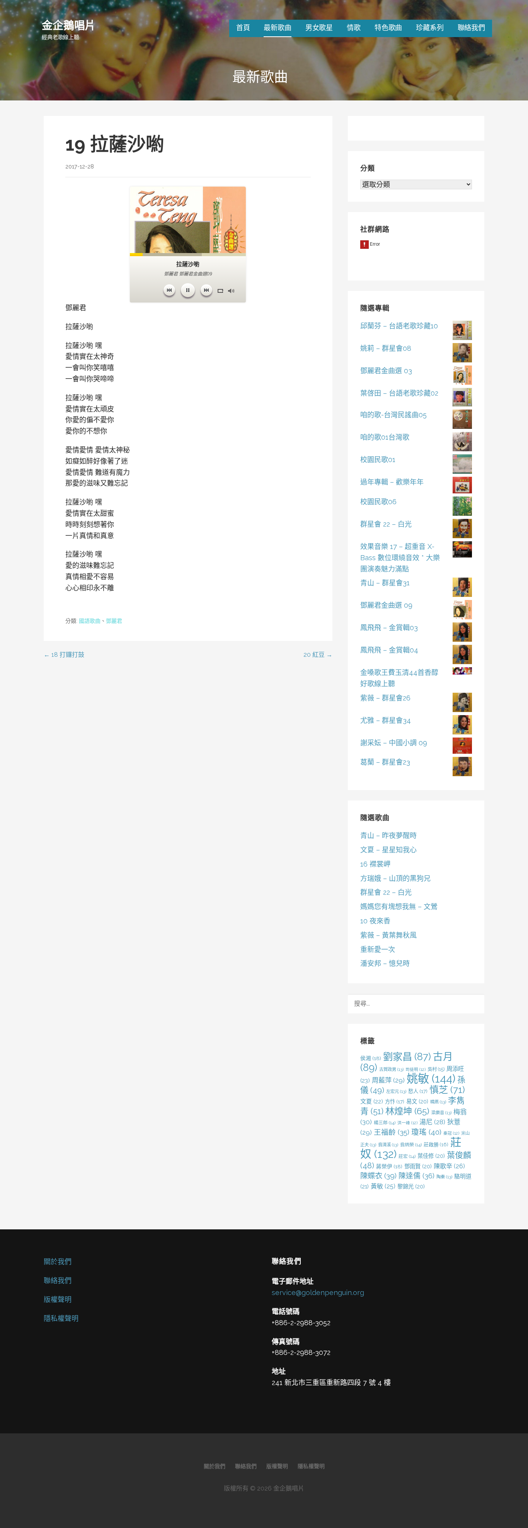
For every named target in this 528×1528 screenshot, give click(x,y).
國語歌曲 (89, 621)
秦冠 (451, 1133)
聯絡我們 (471, 28)
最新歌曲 (277, 28)
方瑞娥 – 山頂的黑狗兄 (395, 878)
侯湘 (370, 1058)
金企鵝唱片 (68, 25)
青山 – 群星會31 (385, 583)
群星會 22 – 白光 (386, 524)
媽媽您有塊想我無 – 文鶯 (399, 907)
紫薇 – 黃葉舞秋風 (388, 935)
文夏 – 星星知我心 (388, 850)
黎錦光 (411, 1186)
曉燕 (438, 1102)
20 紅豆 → (317, 654)
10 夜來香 (375, 921)
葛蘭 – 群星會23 (385, 762)
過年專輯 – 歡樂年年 (392, 482)
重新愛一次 (377, 949)
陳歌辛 (449, 1166)
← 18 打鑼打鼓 (64, 654)
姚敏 (431, 1078)
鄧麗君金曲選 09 (386, 605)
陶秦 (444, 1177)
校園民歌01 (377, 460)
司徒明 (415, 1069)
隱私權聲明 (61, 1318)
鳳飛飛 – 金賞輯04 (389, 650)
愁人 (418, 1091)
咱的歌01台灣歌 (384, 437)
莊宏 (407, 1156)
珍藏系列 (429, 28)
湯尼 (432, 1122)
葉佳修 (431, 1155)
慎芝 (447, 1089)
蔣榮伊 (389, 1166)
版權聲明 (58, 1299)
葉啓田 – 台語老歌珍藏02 (399, 393)
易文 (417, 1101)
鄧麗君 (114, 621)
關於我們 (58, 1262)
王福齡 (391, 1132)
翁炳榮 (411, 1144)
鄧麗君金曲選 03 (386, 371)
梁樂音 (441, 1112)
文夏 (371, 1101)
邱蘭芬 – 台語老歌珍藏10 (399, 326)
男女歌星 (319, 28)
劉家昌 (407, 1056)
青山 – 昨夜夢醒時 (388, 835)
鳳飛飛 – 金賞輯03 (389, 628)
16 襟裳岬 (375, 864)
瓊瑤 (426, 1132)
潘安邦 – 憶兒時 (385, 963)
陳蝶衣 (378, 1175)
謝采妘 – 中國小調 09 (393, 743)
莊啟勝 (436, 1144)
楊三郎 (384, 1122)
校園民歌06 (378, 502)
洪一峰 (407, 1122)
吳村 (436, 1069)
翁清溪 (388, 1144)
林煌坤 (407, 1111)
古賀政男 (391, 1069)
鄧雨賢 (418, 1166)
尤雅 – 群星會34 (385, 720)
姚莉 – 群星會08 (385, 348)
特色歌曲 (388, 28)
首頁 (243, 28)
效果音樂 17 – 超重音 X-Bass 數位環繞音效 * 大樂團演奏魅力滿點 (400, 557)
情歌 (354, 28)
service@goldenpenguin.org (318, 1292)
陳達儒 (416, 1175)
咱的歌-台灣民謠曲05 (393, 415)
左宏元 (396, 1091)
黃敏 (383, 1186)
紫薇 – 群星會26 (385, 698)
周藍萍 (388, 1080)
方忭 (394, 1101)
